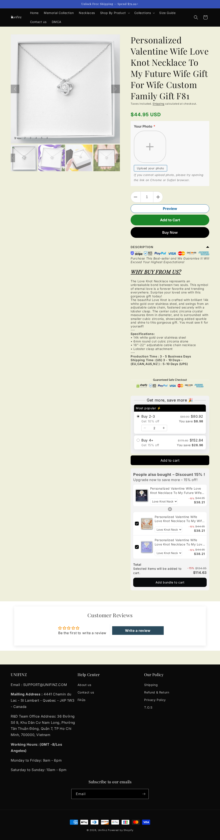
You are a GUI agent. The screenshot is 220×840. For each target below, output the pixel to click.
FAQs (82, 700)
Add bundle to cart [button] (170, 582)
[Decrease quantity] (145, 428)
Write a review (137, 630)
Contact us (86, 692)
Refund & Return (156, 692)
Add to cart (170, 460)
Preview (170, 208)
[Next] (115, 89)
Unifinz (102, 830)
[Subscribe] (143, 794)
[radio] (170, 419)
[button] (115, 12)
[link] (141, 495)
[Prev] (15, 89)
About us (84, 685)
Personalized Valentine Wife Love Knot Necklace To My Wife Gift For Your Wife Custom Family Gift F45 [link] (180, 519)
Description (142, 247)
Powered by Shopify (120, 830)
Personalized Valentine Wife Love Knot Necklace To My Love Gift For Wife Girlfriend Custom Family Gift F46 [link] (179, 542)
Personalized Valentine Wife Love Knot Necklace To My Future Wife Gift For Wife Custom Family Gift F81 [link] (176, 491)
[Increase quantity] (163, 428)
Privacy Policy (155, 700)
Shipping (158, 103)
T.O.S (148, 707)
